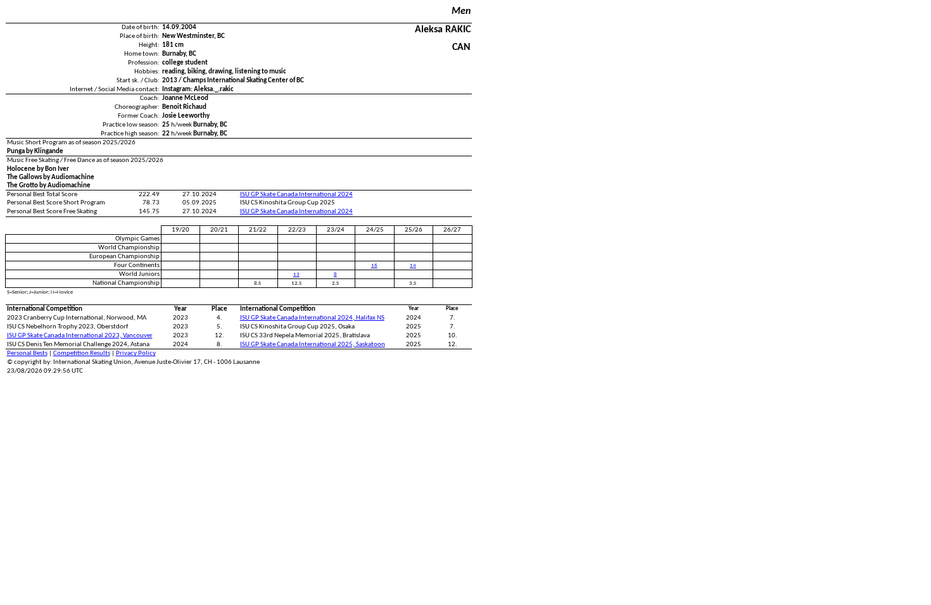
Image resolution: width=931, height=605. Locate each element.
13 (296, 274)
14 (413, 265)
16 (374, 265)
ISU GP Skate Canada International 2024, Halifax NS (312, 318)
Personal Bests (27, 353)
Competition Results (81, 353)
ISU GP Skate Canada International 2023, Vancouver (80, 335)
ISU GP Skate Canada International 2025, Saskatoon (312, 344)
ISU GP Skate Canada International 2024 (296, 194)
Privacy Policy (136, 353)
